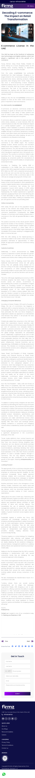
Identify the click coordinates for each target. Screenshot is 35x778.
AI (15, 542)
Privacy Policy (6, 742)
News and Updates (7, 732)
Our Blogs (5, 729)
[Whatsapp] (15, 718)
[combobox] (8, 671)
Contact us (4, 613)
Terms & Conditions (7, 745)
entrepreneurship (26, 459)
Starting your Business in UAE (12, 615)
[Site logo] (7, 6)
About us (4, 726)
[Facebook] (3, 718)
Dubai (32, 212)
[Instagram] (9, 718)
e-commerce (18, 73)
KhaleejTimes (5, 609)
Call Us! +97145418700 (18, 1)
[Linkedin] (12, 718)
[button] (13, 646)
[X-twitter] (6, 718)
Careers (4, 735)
